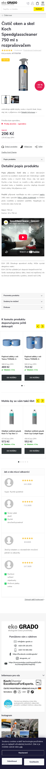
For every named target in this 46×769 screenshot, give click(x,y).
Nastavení (23, 752)
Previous (38, 326)
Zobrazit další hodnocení (34, 599)
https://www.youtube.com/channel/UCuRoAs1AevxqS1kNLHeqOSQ (25, 663)
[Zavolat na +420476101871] (28, 3)
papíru (42, 194)
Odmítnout (12, 761)
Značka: (9, 152)
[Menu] (42, 3)
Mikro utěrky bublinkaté (27, 197)
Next (42, 326)
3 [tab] (23, 462)
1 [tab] (22, 385)
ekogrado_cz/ (25, 658)
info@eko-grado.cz (25, 641)
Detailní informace (28, 112)
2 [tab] (24, 385)
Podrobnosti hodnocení (32, 50)
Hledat (39, 9)
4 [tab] (25, 462)
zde (20, 747)
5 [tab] (27, 462)
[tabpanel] (11, 356)
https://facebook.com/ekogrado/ (25, 654)
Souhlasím (34, 762)
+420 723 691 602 (25, 650)
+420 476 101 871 (25, 646)
